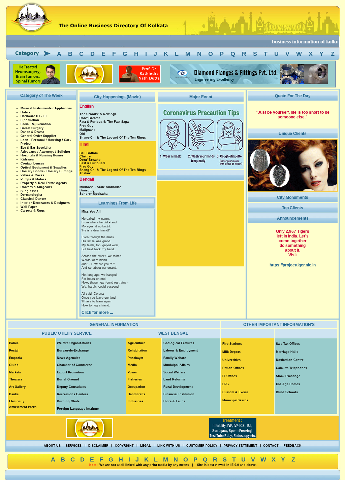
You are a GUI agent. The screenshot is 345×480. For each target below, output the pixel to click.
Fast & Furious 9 (92, 163)
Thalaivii (86, 173)
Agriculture (136, 343)
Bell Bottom (89, 153)
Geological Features (178, 343)
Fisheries (135, 379)
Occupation (136, 387)
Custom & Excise (235, 392)
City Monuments (292, 197)
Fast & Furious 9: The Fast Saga (104, 121)
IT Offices (229, 376)
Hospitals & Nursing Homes (42, 155)
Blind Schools (287, 392)
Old (82, 134)
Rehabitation (137, 350)
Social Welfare (174, 372)
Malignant (87, 130)
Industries (135, 401)
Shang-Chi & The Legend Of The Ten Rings (113, 137)
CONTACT (271, 445)
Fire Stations (232, 343)
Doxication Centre (290, 360)
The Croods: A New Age (98, 114)
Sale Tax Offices (288, 343)
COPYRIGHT (124, 445)
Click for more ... (97, 312)
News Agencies (68, 358)
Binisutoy (87, 190)
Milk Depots (231, 352)
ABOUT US (52, 445)
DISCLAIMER (98, 445)
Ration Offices (233, 368)
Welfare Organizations (74, 343)
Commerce (84, 365)
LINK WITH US (168, 445)
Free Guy (86, 125)
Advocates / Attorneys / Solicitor (45, 151)
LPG (225, 384)
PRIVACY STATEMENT (240, 445)
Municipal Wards (235, 400)
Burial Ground (68, 379)
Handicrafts (136, 394)
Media (132, 365)
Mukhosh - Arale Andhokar (100, 187)
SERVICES (74, 445)
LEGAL (145, 445)
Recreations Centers (72, 394)
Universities (231, 360)
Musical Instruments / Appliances (46, 108)
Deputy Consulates (71, 387)
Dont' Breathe (90, 159)
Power (132, 372)
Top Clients (292, 208)
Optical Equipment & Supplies (44, 167)
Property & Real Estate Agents (44, 183)
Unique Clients (293, 133)
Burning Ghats (68, 401)
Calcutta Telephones (291, 368)
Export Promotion (70, 372)
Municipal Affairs (176, 365)
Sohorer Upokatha (93, 193)
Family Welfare (174, 358)
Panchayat (135, 358)
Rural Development (178, 387)
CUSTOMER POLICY (201, 445)
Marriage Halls (287, 352)
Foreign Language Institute (78, 408)
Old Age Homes (288, 384)
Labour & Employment (180, 350)
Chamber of (66, 365)
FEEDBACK (293, 445)
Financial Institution (178, 394)
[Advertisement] (20, 134)
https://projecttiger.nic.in (293, 265)
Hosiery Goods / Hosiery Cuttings (46, 171)
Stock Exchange (288, 376)
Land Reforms (174, 379)
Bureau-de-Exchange (73, 350)
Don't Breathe (90, 118)
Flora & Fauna (174, 401)
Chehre (85, 156)
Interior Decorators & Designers (45, 203)
